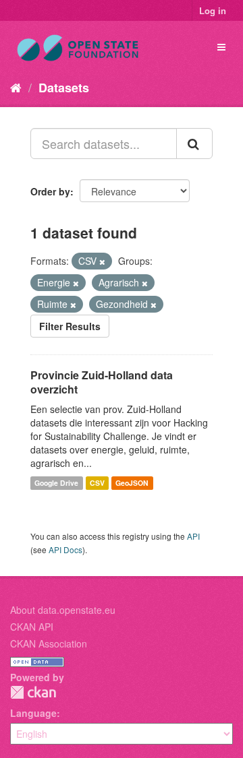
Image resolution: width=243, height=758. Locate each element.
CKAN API (31, 626)
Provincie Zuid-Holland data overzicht (101, 382)
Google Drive (56, 483)
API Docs (65, 549)
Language (33, 713)
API (193, 536)
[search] (194, 143)
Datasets (63, 87)
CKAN (33, 692)
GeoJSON (131, 483)
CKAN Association (48, 643)
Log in (212, 10)
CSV (97, 483)
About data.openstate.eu (62, 610)
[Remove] (102, 261)
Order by (50, 191)
